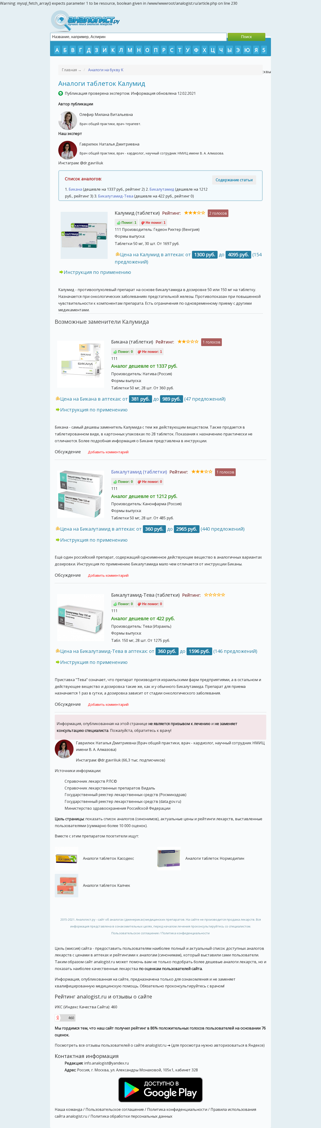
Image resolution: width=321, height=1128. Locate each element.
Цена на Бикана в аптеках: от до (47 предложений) (143, 399)
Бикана (75, 189)
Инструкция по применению (97, 272)
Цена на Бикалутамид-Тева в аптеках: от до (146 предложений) (158, 651)
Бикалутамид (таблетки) (139, 472)
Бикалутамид (161, 189)
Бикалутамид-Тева (115, 196)
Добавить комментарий (108, 452)
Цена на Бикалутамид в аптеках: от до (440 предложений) (152, 529)
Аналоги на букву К (105, 69)
